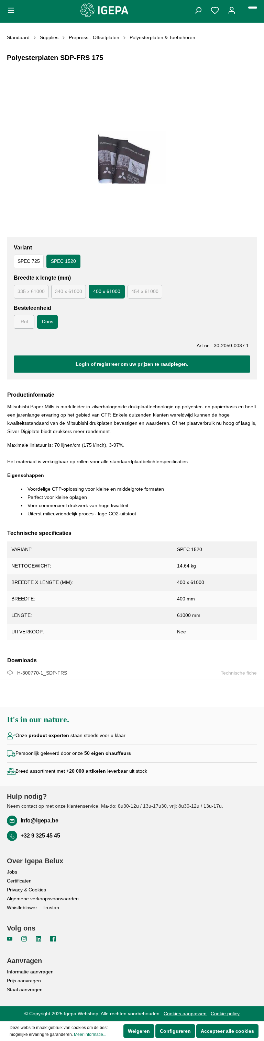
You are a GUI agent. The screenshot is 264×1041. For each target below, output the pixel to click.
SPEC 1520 (63, 261)
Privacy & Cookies (26, 889)
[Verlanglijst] (214, 9)
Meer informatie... (90, 1034)
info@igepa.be (39, 820)
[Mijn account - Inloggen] (231, 9)
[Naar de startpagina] (104, 10)
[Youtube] (10, 938)
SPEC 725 (29, 261)
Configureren (175, 1031)
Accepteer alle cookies (227, 1031)
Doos (47, 321)
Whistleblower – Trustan (33, 907)
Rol (24, 321)
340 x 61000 (68, 291)
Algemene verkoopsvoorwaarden (43, 898)
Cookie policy (225, 1013)
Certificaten (19, 881)
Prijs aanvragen (24, 980)
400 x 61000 (106, 291)
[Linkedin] (39, 938)
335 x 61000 (31, 291)
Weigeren (139, 1031)
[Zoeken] (198, 9)
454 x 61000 (144, 291)
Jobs (12, 872)
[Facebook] (53, 938)
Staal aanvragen (25, 989)
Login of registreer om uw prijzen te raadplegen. (132, 364)
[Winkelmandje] (252, 8)
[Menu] (13, 9)
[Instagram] (24, 938)
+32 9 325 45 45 (40, 836)
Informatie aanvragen (30, 971)
